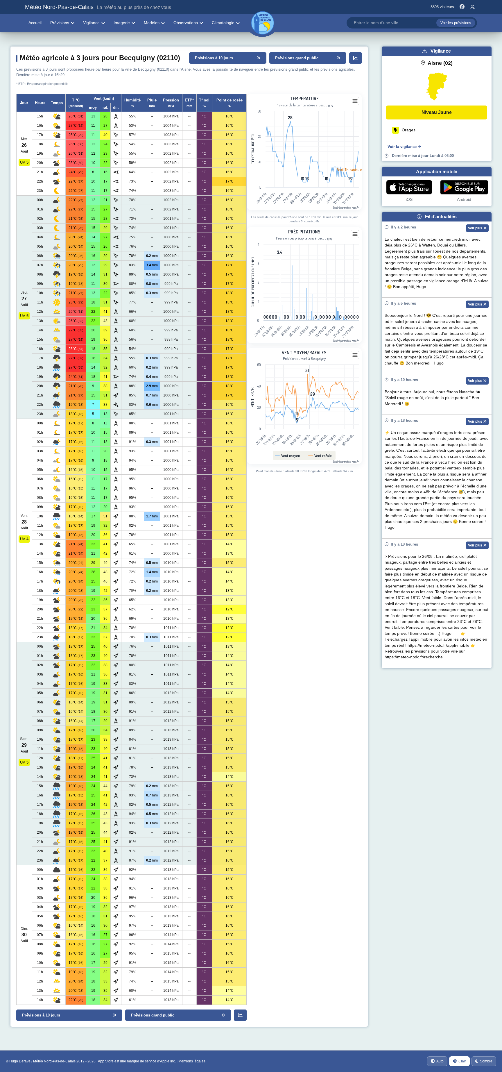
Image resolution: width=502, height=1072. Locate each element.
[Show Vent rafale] (320, 455)
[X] (472, 7)
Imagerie (122, 22)
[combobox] (412, 22)
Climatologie (223, 22)
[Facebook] (462, 7)
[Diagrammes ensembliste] (355, 58)
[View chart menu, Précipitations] (355, 234)
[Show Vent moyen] (287, 455)
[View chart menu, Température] (355, 101)
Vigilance (91, 22)
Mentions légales (191, 1061)
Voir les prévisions (455, 23)
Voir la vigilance (402, 146)
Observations (185, 22)
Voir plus (475, 228)
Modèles (151, 22)
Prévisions (59, 22)
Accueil (35, 22)
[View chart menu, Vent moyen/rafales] (355, 355)
